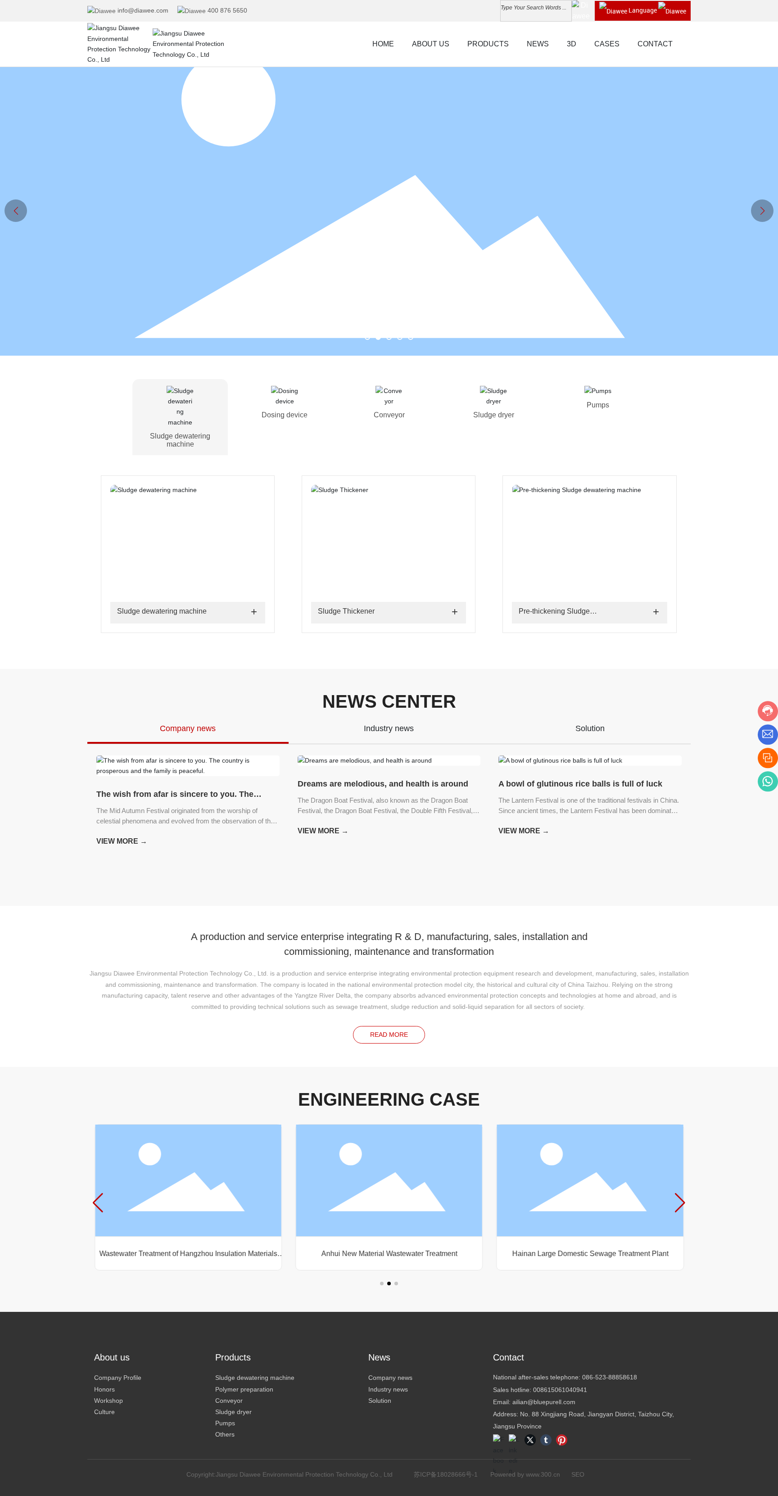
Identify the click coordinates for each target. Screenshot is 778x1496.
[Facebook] (498, 1440)
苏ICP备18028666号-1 (446, 1474)
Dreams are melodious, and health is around (383, 783)
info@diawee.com (143, 10)
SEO (577, 1474)
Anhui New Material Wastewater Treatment (389, 1253)
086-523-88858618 (609, 1377)
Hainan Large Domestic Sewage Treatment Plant (589, 1253)
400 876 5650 (227, 10)
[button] (367, 337)
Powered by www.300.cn (525, 1474)
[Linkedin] (514, 1440)
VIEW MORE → (121, 841)
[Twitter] (530, 1440)
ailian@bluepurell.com (543, 1402)
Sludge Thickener (346, 611)
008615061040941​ (560, 1389)
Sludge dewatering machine (162, 611)
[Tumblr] (546, 1440)
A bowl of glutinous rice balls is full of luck (580, 783)
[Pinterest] (561, 1440)
